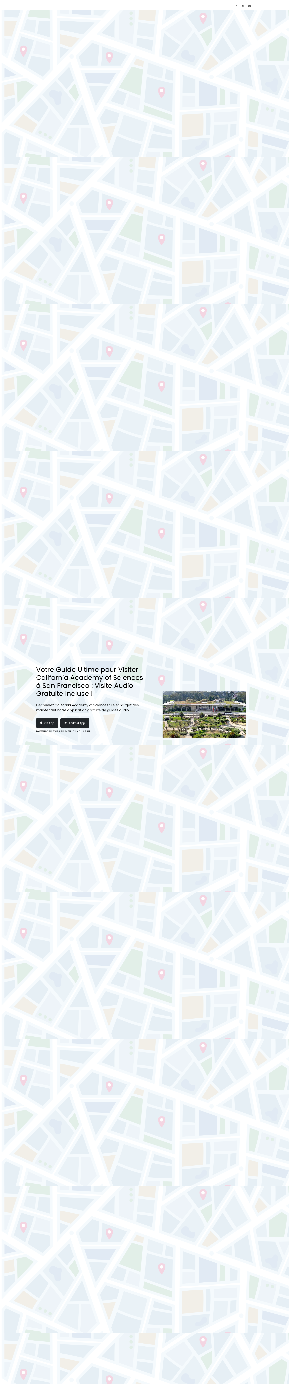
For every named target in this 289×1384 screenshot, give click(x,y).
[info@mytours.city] (249, 6)
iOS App (49, 723)
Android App (77, 723)
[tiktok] (235, 6)
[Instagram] (242, 6)
